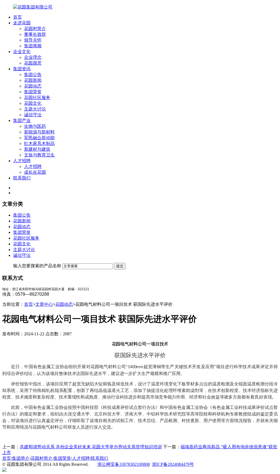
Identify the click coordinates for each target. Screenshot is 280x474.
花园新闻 (33, 80)
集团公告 (33, 74)
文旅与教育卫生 (39, 155)
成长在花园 (35, 172)
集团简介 (21, 458)
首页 (17, 17)
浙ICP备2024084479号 (173, 464)
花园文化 (33, 103)
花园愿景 (33, 63)
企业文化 (22, 51)
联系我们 (22, 178)
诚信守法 (33, 114)
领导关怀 (33, 40)
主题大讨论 (35, 109)
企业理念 (33, 57)
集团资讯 (22, 68)
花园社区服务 (37, 97)
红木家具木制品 (39, 143)
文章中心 (44, 304)
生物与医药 (35, 126)
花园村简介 (35, 28)
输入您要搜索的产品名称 (37, 265)
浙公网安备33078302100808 (123, 464)
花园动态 (33, 86)
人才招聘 (22, 160)
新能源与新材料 (39, 132)
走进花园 (22, 23)
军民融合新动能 (39, 137)
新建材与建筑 (37, 149)
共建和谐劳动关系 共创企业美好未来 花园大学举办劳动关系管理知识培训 (91, 446)
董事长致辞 (35, 34)
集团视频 (33, 45)
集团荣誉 (33, 91)
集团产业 (22, 120)
